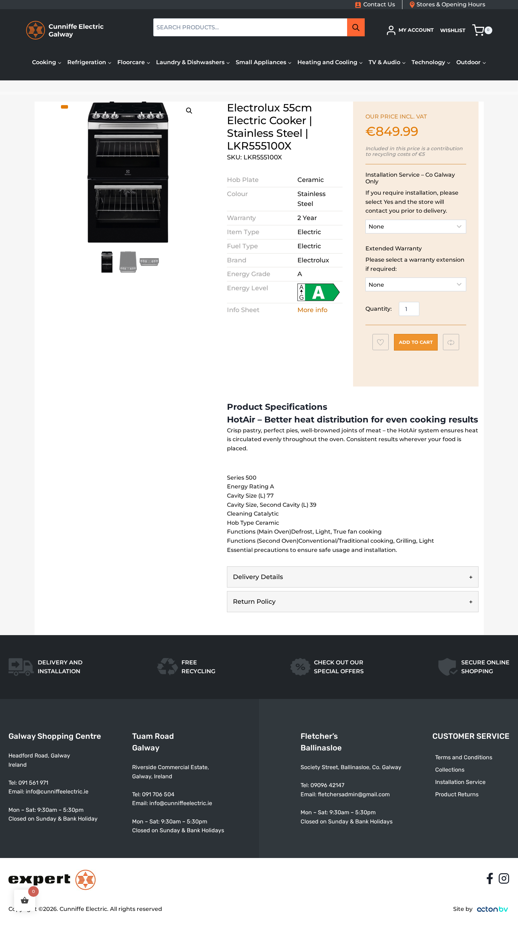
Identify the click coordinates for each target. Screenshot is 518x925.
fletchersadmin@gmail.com (354, 794)
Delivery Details (258, 577)
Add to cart (416, 342)
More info (312, 310)
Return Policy (254, 601)
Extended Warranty (393, 248)
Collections (449, 769)
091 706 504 (158, 794)
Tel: (137, 794)
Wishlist (452, 30)
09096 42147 (327, 785)
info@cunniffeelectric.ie (57, 791)
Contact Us (379, 4)
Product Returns (457, 794)
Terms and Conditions (463, 757)
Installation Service (460, 782)
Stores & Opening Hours (451, 4)
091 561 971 (33, 782)
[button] (189, 110)
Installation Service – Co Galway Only (410, 178)
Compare (454, 342)
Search (358, 27)
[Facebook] (489, 878)
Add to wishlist (384, 344)
